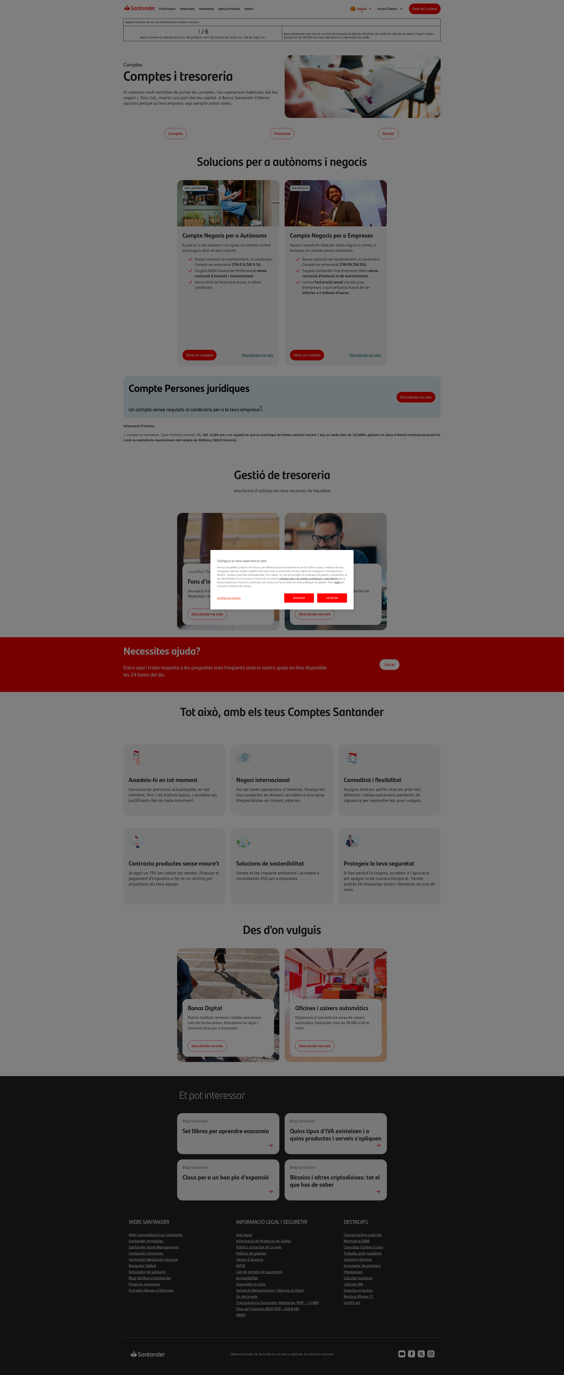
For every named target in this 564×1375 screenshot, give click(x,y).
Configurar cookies (229, 598)
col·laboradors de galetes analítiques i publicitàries (308, 578)
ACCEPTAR (332, 598)
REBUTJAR (299, 598)
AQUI (337, 582)
